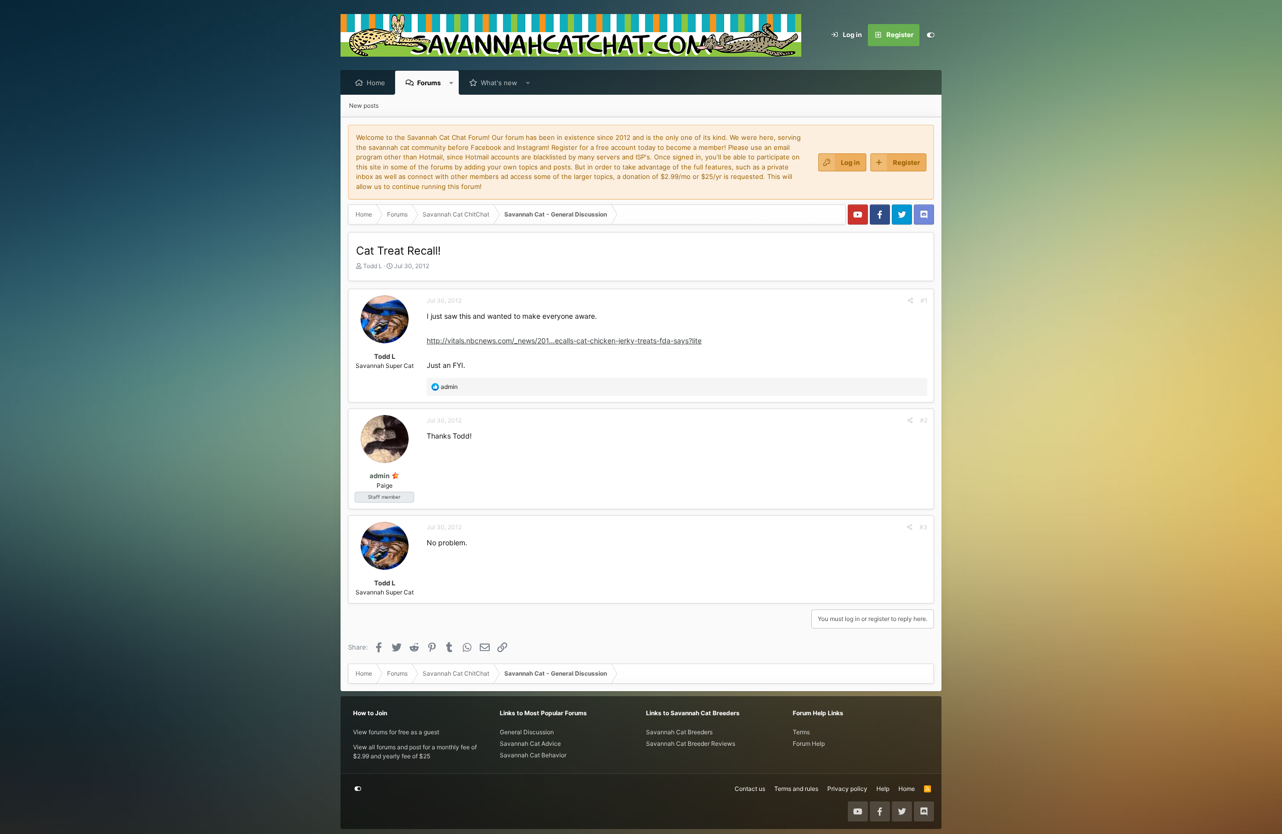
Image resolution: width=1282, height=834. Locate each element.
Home (376, 83)
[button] (451, 83)
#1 (923, 300)
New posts (364, 105)
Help (882, 788)
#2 (923, 420)
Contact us (750, 788)
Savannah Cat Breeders (679, 732)
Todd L (372, 266)
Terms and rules (796, 788)
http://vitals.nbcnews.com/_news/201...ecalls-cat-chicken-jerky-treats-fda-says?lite (564, 340)
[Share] (910, 301)
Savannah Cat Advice (530, 743)
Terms (801, 732)
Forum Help (809, 743)
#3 (923, 527)
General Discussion (527, 732)
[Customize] (930, 35)
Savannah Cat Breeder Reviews (690, 743)
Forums (429, 83)
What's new (499, 83)
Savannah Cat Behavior (533, 755)
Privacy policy (847, 788)
